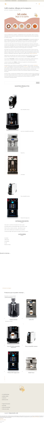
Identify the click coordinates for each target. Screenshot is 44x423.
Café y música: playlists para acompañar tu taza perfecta (14, 229)
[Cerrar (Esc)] (3, 421)
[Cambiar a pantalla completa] (1, 421)
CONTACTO (4, 397)
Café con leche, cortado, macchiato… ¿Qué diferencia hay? (14, 228)
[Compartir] (2, 421)
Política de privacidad (6, 407)
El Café (19, 10)
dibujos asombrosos (33, 53)
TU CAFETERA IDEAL (5, 394)
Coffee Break (6, 239)
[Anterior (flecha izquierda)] (0, 422)
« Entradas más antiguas (6, 288)
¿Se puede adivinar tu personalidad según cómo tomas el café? (15, 226)
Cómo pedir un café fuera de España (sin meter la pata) (14, 224)
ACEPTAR (1, 418)
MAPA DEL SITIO (5, 399)
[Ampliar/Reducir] (0, 421)
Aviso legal (4, 405)
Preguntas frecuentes (6, 403)
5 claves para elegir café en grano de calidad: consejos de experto (16, 231)
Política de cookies (5, 409)
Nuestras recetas (7, 244)
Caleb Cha (26, 66)
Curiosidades (15, 10)
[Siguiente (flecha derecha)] (1, 422)
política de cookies (36, 416)
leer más (4, 262)
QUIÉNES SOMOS (5, 396)
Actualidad (11, 10)
